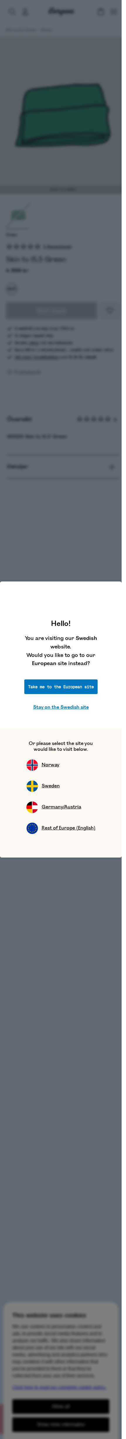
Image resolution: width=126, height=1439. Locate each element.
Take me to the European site (61, 686)
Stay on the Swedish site (61, 707)
